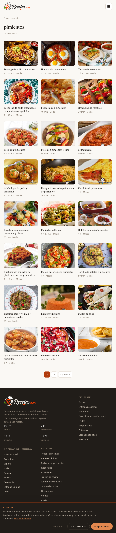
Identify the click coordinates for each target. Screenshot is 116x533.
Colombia (9, 482)
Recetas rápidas (49, 458)
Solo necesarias (79, 526)
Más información (22, 518)
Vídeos (44, 495)
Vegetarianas (85, 425)
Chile (6, 491)
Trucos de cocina (49, 476)
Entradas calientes (88, 406)
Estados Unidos (12, 486)
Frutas (82, 420)
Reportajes (46, 467)
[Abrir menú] (108, 6)
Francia (7, 472)
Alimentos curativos (51, 481)
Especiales (46, 472)
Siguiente (65, 374)
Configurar (57, 526)
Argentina (9, 458)
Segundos (84, 411)
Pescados (83, 439)
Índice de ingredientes (52, 462)
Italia (6, 468)
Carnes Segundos (88, 434)
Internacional (11, 454)
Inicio (6, 18)
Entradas (83, 430)
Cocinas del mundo (18, 449)
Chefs (44, 500)
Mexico (7, 477)
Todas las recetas (50, 453)
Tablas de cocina (49, 486)
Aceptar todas (102, 526)
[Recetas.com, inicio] (17, 6)
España (7, 463)
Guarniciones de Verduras (92, 416)
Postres (82, 402)
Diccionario (47, 490)
